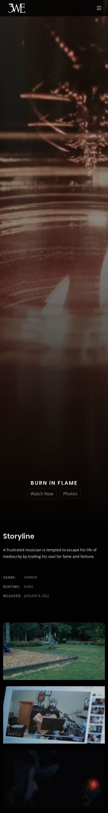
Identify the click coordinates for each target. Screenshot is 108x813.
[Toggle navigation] (99, 8)
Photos (70, 494)
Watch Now (42, 494)
